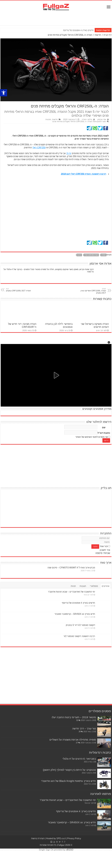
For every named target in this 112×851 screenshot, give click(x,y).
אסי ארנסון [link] (101, 119)
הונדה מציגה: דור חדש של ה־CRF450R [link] (22, 325)
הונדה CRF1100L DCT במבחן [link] (18, 290)
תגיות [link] (73, 586)
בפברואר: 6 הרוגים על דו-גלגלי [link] (79, 758)
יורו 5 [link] (69, 153)
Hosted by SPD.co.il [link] (56, 838)
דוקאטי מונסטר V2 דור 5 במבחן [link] (80, 625)
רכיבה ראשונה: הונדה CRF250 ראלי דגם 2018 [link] (83, 174)
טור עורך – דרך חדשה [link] (84, 728)
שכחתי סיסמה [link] (102, 553)
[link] (3, 92)
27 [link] (77, 743)
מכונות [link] (48, 119)
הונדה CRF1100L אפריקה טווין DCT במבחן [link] (93, 291)
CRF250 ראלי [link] (38, 147)
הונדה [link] (103, 255)
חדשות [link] (98, 35)
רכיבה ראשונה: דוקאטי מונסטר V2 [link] (79, 636)
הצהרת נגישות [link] (37, 838)
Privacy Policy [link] (74, 838)
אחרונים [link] (105, 586)
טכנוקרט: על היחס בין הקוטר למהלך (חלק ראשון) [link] (69, 769)
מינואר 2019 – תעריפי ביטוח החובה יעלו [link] (74, 717)
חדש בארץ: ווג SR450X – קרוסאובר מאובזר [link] (74, 614)
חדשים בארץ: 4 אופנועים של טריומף (78, 30)
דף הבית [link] (107, 35)
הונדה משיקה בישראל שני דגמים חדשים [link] (95, 325)
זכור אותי (104, 546)
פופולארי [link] (94, 586)
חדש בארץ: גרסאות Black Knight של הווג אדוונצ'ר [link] (68, 781)
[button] (109, 342)
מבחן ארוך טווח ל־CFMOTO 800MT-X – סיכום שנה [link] (71, 567)
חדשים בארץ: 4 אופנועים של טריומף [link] (78, 603)
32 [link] (77, 720)
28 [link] (80, 732)
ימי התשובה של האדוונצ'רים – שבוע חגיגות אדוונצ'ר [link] (71, 592)
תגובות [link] (83, 586)
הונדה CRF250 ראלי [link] (91, 255)
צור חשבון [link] (105, 550)
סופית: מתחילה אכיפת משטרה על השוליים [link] (72, 739)
